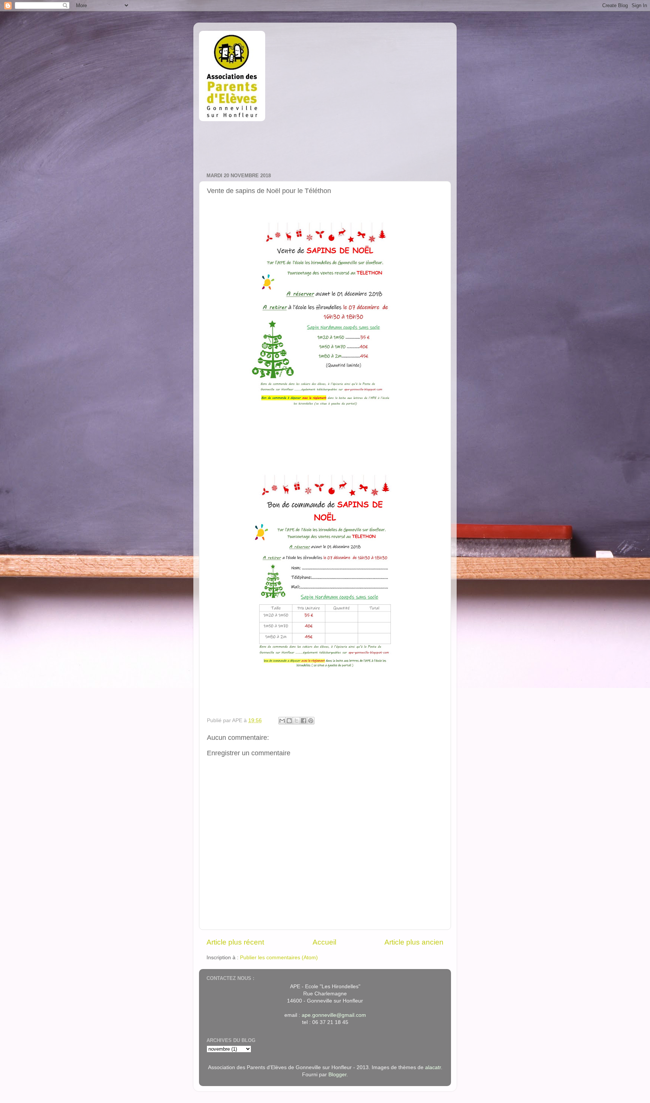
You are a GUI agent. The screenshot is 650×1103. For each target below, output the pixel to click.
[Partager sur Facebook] (303, 720)
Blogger (337, 1074)
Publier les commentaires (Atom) (279, 957)
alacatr (433, 1067)
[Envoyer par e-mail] (282, 720)
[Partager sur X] (296, 720)
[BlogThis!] (289, 720)
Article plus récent (235, 942)
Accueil (324, 942)
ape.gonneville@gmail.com (334, 1015)
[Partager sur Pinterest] (310, 720)
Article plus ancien (413, 942)
